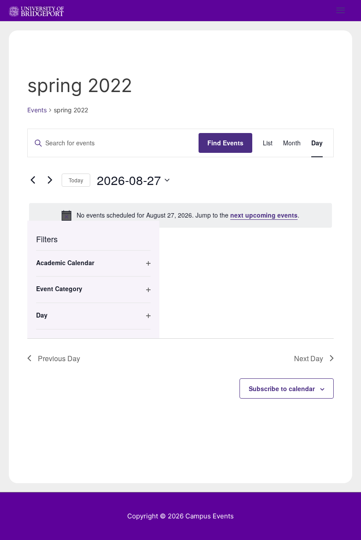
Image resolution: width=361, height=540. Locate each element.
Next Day (308, 358)
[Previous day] (32, 180)
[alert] (180, 215)
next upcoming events (264, 215)
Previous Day (59, 358)
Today (76, 180)
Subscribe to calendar (282, 388)
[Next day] (49, 180)
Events (37, 110)
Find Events (225, 142)
